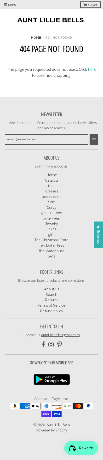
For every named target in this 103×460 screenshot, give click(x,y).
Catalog (51, 180)
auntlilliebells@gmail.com (60, 335)
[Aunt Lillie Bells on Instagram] (51, 344)
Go (94, 139)
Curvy (51, 207)
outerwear (51, 218)
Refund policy (51, 311)
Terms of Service (51, 305)
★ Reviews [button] (98, 234)
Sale (51, 202)
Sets (51, 256)
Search (51, 295)
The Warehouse (51, 251)
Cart (92, 4)
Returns (51, 300)
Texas (51, 229)
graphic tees (51, 213)
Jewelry (51, 224)
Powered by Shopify (51, 430)
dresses (51, 191)
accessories (51, 197)
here (92, 69)
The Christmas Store (51, 240)
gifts (51, 235)
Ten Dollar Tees (51, 245)
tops (51, 186)
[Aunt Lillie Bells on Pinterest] (59, 344)
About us (51, 289)
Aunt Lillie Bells (50, 20)
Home (36, 37)
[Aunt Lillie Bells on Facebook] (43, 344)
